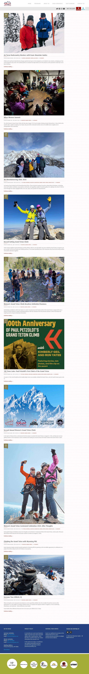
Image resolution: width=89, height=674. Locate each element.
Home (29, 3)
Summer (26, 120)
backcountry (28, 58)
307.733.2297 (71, 8)
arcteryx (23, 58)
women (47, 182)
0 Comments (42, 58)
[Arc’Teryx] (13, 664)
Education (23, 120)
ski (34, 58)
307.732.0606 (11, 640)
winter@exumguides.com (13, 642)
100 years (24, 182)
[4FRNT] (74, 664)
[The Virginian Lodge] (34, 664)
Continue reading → (8, 66)
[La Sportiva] (54, 664)
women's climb (51, 182)
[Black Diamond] (24, 664)
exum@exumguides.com (12, 636)
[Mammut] (64, 664)
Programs (37, 3)
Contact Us (81, 3)
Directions (7, 649)
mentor (32, 58)
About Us (46, 3)
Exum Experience (57, 3)
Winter (36, 58)
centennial (28, 182)
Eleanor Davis (36, 182)
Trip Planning (70, 3)
